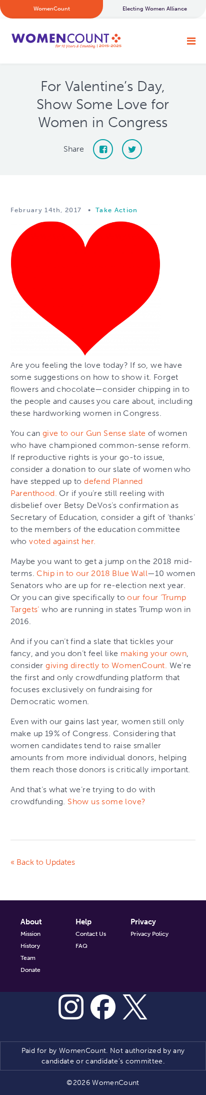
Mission (30, 933)
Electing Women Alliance (154, 9)
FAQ (82, 945)
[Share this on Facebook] (103, 149)
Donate (30, 969)
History (30, 945)
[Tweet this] (132, 149)
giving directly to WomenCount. (106, 665)
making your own (153, 653)
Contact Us (91, 933)
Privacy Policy (149, 933)
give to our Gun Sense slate (94, 433)
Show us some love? (107, 801)
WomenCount (66, 41)
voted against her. (62, 541)
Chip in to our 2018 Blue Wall (92, 573)
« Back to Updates (42, 862)
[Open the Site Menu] (191, 41)
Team (28, 957)
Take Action (117, 210)
